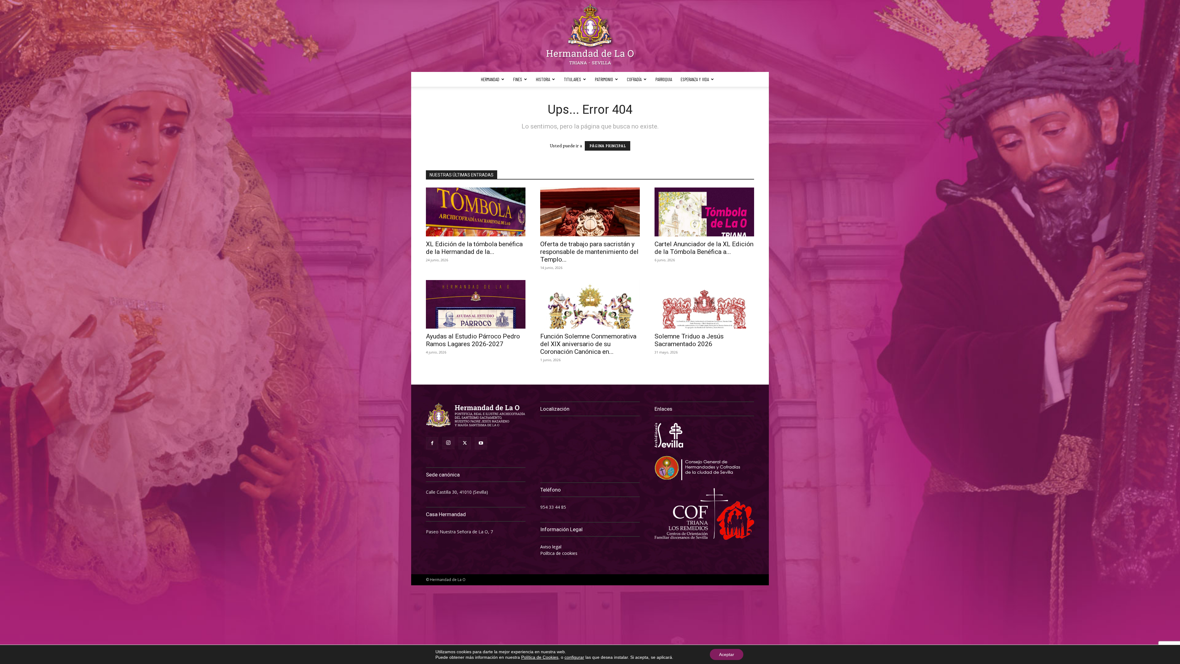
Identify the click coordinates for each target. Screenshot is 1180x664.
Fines (517, 79)
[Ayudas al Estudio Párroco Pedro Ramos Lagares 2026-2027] (475, 304)
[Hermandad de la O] (590, 36)
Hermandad (490, 79)
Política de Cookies (539, 657)
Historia (543, 79)
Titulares (572, 79)
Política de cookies (558, 553)
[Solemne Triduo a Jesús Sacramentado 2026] (704, 304)
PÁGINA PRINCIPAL (607, 146)
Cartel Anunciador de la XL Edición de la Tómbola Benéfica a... (704, 247)
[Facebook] (432, 443)
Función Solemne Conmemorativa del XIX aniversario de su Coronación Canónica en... (588, 344)
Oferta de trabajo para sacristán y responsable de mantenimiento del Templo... (589, 251)
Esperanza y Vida (695, 79)
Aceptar (726, 654)
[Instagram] (448, 443)
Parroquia (663, 79)
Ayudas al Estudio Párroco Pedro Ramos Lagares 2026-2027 (473, 340)
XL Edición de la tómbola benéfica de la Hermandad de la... (474, 247)
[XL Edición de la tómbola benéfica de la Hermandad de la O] (475, 212)
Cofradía (634, 79)
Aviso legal (550, 547)
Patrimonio (604, 79)
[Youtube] (481, 443)
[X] (464, 443)
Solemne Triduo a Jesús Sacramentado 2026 (689, 340)
